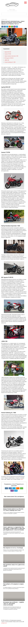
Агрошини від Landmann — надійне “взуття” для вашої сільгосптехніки (13, 603)
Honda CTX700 (8, 54)
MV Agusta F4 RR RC (9, 58)
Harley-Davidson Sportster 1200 (11, 56)
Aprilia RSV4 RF (8, 51)
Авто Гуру (12, 9)
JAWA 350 (7, 60)
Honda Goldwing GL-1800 (10, 62)
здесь (22, 479)
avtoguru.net (4, 623)
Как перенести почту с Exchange (13, 547)
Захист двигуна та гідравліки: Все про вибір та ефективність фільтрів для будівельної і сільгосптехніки (14, 528)
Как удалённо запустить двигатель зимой (14, 565)
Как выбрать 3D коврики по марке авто (13, 584)
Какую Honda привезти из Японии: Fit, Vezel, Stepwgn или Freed (13, 509)
